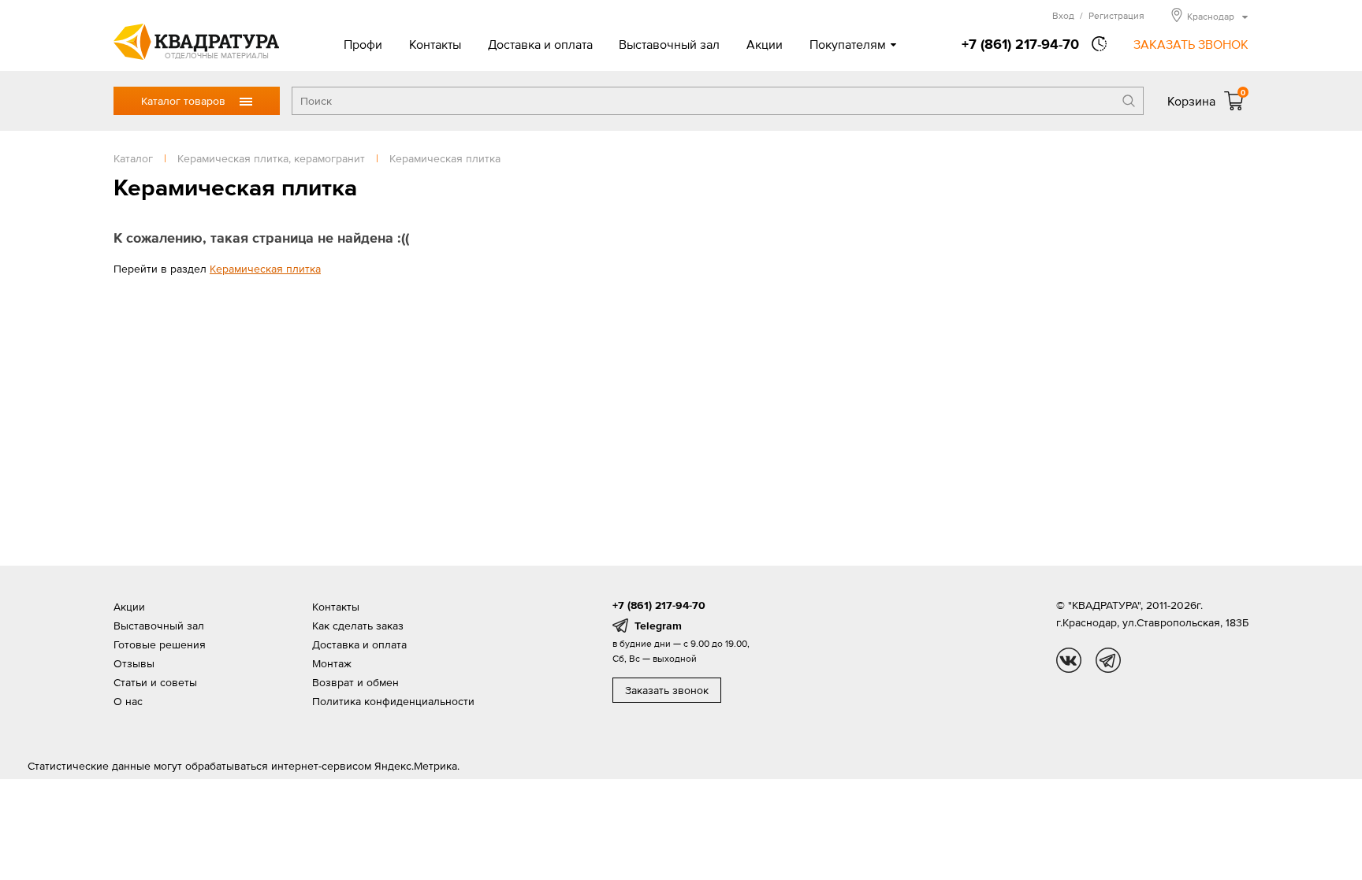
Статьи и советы (155, 682)
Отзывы (134, 663)
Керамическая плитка (265, 268)
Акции (764, 44)
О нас (128, 701)
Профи (363, 44)
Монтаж (332, 663)
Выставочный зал (669, 44)
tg (1108, 660)
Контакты (435, 44)
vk (1068, 660)
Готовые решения (160, 644)
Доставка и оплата (540, 44)
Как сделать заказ (358, 625)
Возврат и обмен (355, 682)
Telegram (658, 625)
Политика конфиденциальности (393, 701)
